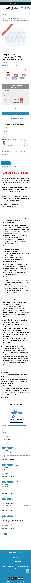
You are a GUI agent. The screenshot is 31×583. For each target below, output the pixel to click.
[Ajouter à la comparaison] (26, 145)
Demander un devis (16, 119)
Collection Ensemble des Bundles (13, 18)
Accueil (1, 18)
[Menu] (2, 8)
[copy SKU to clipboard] (6, 62)
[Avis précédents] (2, 533)
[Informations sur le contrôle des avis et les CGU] (24, 419)
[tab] (6, 163)
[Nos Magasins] (22, 8)
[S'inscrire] (22, 572)
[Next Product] (28, 54)
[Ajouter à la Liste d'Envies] (26, 140)
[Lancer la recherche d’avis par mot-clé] (28, 443)
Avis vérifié (5, 450)
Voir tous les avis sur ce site (16, 422)
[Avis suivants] (29, 534)
